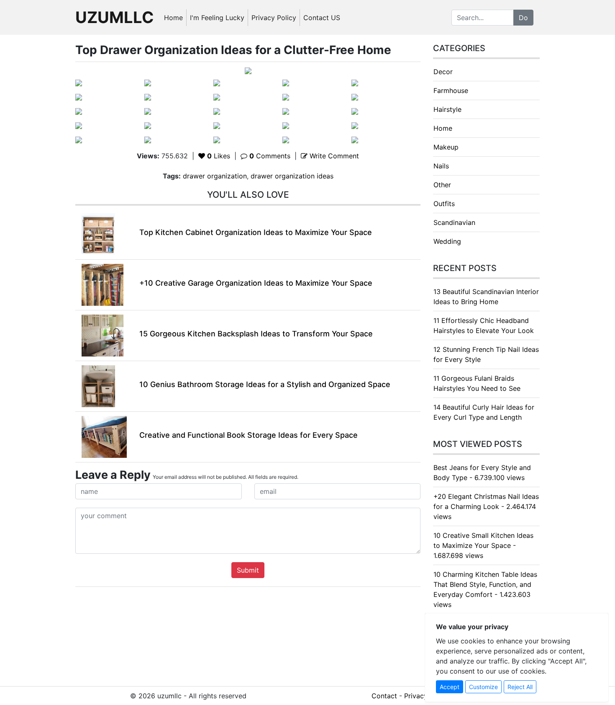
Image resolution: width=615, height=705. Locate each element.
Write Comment (333, 156)
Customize (483, 686)
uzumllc (114, 17)
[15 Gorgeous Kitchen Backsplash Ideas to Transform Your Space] (102, 335)
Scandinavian (454, 222)
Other (442, 185)
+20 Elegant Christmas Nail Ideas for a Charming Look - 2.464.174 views (486, 506)
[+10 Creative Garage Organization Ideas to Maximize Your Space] (102, 284)
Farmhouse (450, 90)
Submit (248, 570)
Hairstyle (447, 109)
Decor (443, 71)
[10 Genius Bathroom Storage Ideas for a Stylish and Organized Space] (98, 385)
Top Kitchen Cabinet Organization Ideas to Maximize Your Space (255, 232)
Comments (269, 156)
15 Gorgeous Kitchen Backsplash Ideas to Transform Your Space (256, 333)
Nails (441, 166)
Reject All (520, 686)
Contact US (321, 17)
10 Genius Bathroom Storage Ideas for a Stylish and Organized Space (264, 384)
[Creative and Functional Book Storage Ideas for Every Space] (104, 436)
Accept (449, 686)
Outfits (444, 203)
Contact (384, 696)
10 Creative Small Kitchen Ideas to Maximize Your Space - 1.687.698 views (483, 545)
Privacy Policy (273, 17)
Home (173, 17)
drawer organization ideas (292, 176)
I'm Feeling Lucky (217, 17)
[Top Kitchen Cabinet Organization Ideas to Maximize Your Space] (98, 233)
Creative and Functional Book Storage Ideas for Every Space (248, 435)
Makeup (446, 147)
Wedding (447, 241)
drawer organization (215, 176)
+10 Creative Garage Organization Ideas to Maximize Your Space (255, 283)
